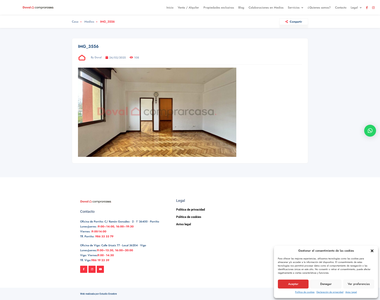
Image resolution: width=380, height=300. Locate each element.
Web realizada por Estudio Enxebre (98, 293)
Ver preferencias (359, 284)
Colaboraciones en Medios (266, 7)
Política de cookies (304, 292)
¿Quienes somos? (319, 7)
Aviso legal (183, 224)
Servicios (293, 7)
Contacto (340, 7)
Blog (241, 7)
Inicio (169, 7)
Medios (89, 21)
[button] (372, 251)
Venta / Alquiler (188, 7)
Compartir (296, 22)
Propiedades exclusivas (218, 7)
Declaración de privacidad (329, 292)
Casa (75, 21)
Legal (354, 7)
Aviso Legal (351, 292)
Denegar (326, 284)
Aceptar (293, 284)
